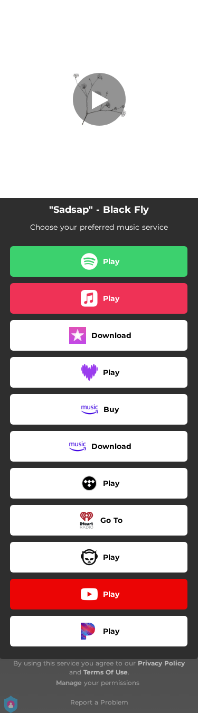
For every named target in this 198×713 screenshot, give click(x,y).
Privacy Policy (161, 663)
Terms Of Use (105, 672)
